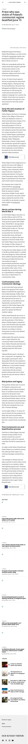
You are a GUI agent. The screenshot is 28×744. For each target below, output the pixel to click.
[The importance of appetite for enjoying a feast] (4, 673)
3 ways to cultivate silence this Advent (16, 664)
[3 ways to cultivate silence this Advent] (4, 664)
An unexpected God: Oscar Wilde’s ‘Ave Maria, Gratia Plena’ (17, 699)
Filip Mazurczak (13, 157)
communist (12, 56)
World (4, 9)
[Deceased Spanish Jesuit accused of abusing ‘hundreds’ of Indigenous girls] (14, 587)
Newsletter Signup (6, 719)
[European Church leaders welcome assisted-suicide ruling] (14, 560)
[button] (3, 2)
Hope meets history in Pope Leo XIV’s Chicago (17, 691)
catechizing (16, 187)
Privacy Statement (6, 726)
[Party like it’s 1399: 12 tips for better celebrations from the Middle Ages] (4, 682)
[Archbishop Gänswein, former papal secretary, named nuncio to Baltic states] (14, 639)
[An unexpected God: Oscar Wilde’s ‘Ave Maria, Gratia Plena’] (4, 700)
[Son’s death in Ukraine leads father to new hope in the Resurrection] (14, 534)
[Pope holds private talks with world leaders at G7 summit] (14, 508)
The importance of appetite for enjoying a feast (17, 673)
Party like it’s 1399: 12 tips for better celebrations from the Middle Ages (18, 682)
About (3, 723)
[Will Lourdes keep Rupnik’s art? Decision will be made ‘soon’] (14, 613)
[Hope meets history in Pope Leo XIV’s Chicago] (4, 691)
